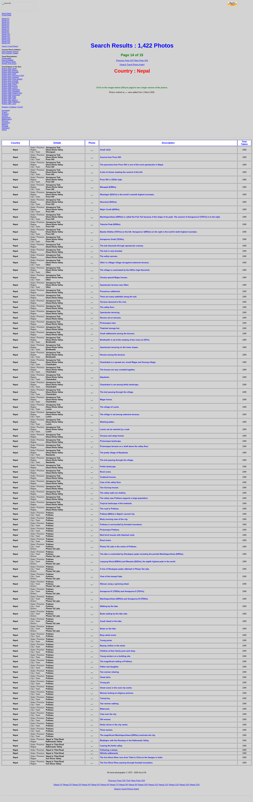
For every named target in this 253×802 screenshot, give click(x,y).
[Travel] (4, 112)
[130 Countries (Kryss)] (10, 51)
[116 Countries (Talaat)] (10, 53)
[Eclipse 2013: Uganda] (10, 81)
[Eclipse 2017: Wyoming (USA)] (13, 75)
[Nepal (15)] (6, 43)
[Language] (6, 110)
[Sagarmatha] (6, 58)
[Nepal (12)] (6, 38)
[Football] (5, 126)
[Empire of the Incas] (9, 63)
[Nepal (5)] (5, 25)
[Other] (4, 130)
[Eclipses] (5, 114)
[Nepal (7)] (5, 29)
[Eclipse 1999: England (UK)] (12, 93)
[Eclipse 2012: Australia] (10, 82)
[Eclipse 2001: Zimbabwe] (11, 91)
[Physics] (5, 121)
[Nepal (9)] (5, 32)
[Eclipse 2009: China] (9, 84)
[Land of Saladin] (7, 60)
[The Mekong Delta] (9, 62)
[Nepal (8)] (5, 31)
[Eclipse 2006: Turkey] (10, 88)
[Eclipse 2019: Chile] (9, 74)
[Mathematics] (7, 119)
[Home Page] (6, 13)
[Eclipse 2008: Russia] (10, 86)
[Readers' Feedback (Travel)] (12, 107)
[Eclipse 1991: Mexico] (10, 100)
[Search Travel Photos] (10, 46)
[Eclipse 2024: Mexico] (10, 70)
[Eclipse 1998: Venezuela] (11, 95)
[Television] (6, 128)
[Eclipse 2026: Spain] (9, 68)
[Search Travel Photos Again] (132, 65)
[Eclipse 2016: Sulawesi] (10, 77)
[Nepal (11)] (6, 36)
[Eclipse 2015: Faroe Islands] (12, 79)
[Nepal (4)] (5, 24)
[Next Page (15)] (141, 60)
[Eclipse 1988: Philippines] (11, 102)
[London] (5, 115)
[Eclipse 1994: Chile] (9, 98)
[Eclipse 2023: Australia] (10, 72)
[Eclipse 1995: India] (9, 96)
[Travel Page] (6, 15)
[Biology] (5, 124)
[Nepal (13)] (6, 39)
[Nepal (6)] (5, 27)
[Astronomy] (6, 117)
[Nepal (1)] (5, 18)
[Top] (128, 780)
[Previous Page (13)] (125, 60)
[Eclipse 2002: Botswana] (11, 89)
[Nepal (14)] (6, 41)
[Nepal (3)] (5, 22)
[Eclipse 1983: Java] (9, 103)
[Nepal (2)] (5, 20)
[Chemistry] (6, 122)
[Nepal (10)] (6, 34)
